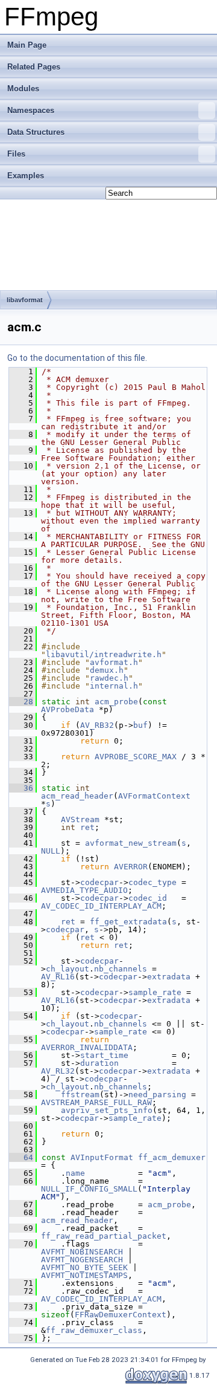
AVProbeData (67, 709)
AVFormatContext (154, 795)
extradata (168, 976)
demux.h (107, 670)
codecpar (99, 882)
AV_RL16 (58, 976)
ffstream (80, 1094)
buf (140, 725)
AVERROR (131, 866)
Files (16, 153)
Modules (23, 88)
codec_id (147, 898)
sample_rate (154, 992)
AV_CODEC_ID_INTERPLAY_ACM (101, 905)
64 (21, 1157)
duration (99, 1063)
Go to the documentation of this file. (77, 358)
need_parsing (157, 1094)
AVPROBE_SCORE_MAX (136, 756)
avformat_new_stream (131, 843)
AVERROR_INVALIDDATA (87, 1047)
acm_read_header (77, 795)
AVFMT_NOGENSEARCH (82, 1259)
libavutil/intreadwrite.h (104, 654)
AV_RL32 (58, 1070)
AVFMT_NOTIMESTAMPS (84, 1275)
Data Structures (35, 132)
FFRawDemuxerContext (120, 1314)
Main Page (26, 45)
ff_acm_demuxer (172, 1157)
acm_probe (116, 701)
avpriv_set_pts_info (107, 1110)
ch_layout (67, 968)
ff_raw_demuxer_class (94, 1330)
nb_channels (120, 968)
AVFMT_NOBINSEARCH (82, 1251)
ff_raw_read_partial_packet (103, 1236)
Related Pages (33, 66)
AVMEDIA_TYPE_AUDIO (84, 890)
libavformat (25, 299)
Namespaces (30, 110)
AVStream (80, 819)
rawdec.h (109, 678)
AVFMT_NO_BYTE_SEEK (84, 1267)
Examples (25, 175)
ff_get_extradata (128, 921)
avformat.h (114, 662)
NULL (50, 850)
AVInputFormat (102, 1157)
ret (87, 827)
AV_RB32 (97, 725)
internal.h (114, 685)
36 (21, 788)
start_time (104, 1055)
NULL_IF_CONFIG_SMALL (89, 1188)
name (75, 1173)
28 (21, 701)
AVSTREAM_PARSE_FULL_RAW (96, 1102)
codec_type (152, 882)
